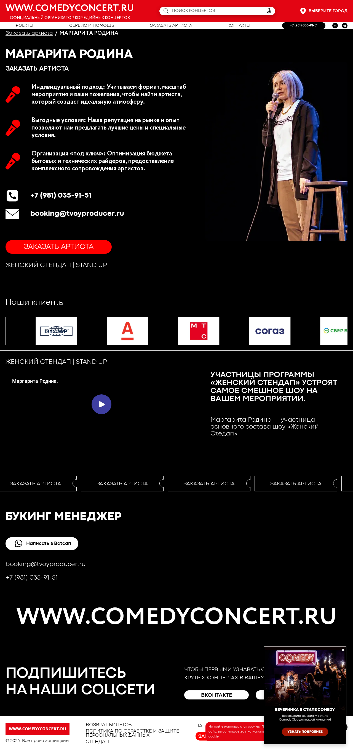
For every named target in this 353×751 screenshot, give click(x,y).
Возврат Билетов (109, 725)
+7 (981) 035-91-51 (303, 25)
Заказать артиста (171, 26)
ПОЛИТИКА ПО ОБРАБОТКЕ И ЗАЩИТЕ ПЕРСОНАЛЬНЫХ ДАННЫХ (132, 733)
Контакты (239, 26)
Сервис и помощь (91, 26)
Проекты (22, 26)
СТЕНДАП (97, 742)
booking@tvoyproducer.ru (77, 214)
